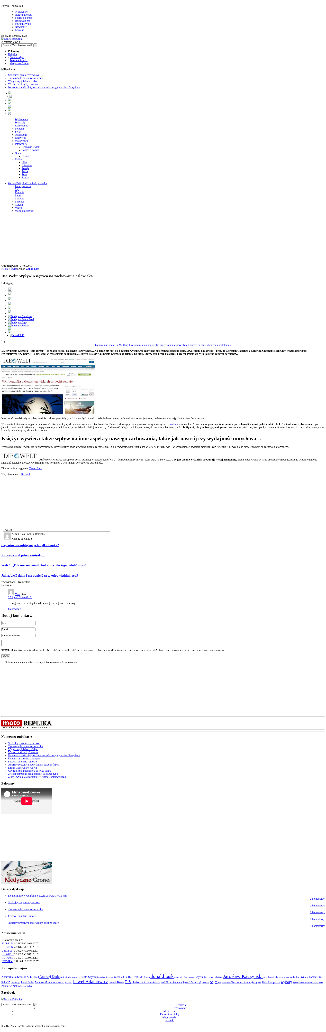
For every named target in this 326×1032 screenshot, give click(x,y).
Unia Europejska (271, 982)
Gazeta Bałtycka (17, 183)
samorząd (205, 982)
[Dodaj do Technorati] (9, 332)
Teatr (24, 174)
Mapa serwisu (169, 1017)
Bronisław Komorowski (106, 977)
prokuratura (175, 982)
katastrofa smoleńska (285, 977)
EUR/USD (8, 954)
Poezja (25, 168)
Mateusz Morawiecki (46, 982)
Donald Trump (143, 977)
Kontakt (19, 30)
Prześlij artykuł (23, 23)
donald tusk (162, 976)
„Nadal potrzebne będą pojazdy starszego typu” (33, 773)
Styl (17, 189)
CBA (118, 977)
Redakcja (181, 1004)
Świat (18, 131)
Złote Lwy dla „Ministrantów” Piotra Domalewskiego (37, 776)
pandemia (68, 982)
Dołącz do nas (22, 20)
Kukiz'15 (5, 982)
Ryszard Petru (189, 982)
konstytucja (302, 977)
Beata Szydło (88, 977)
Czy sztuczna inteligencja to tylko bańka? (30, 545)
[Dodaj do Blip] (10, 300)
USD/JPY (7, 961)
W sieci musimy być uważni (23, 84)
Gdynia (199, 977)
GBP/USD (7, 957)
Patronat (19, 201)
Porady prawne (23, 186)
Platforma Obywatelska (145, 982)
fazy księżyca (131, 345)
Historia (26, 156)
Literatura (27, 165)
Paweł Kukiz (116, 982)
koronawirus (315, 977)
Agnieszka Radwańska (13, 977)
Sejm (214, 982)
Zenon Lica (32, 268)
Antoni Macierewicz (70, 977)
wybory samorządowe (302, 982)
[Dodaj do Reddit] (18, 325)
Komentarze (21, 125)
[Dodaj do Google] (9, 308)
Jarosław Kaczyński (243, 976)
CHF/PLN (7, 947)
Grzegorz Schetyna (213, 977)
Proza (25, 171)
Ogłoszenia (21, 134)
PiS (128, 981)
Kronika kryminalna (36, 183)
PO (162, 982)
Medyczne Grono (19, 63)
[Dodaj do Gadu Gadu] (10, 313)
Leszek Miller (27, 982)
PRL (166, 982)
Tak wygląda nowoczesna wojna (25, 78)
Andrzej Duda (49, 977)
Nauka (18, 153)
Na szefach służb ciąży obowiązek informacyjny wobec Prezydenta (44, 87)
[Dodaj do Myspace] (9, 328)
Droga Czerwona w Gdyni (22, 767)
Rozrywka (20, 137)
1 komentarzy (317, 905)
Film (24, 162)
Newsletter (20, 26)
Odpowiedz (14, 608)
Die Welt (119, 345)
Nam (17, 594)
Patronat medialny (169, 1014)
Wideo (18, 207)
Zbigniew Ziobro (10, 986)
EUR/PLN (7, 943)
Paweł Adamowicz (90, 981)
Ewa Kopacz (189, 977)
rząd (198, 982)
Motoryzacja (21, 140)
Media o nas (169, 1011)
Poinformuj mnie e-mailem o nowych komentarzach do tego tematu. (41, 662)
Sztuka (25, 177)
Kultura (19, 159)
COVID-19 (128, 977)
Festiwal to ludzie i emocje (22, 761)
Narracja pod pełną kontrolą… (23, 555)
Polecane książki (19, 60)
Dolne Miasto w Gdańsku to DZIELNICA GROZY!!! (37, 895)
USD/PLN (7, 950)
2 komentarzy (317, 898)
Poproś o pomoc (23, 17)
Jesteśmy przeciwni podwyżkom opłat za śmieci (33, 764)
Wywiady (20, 122)
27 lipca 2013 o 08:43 (20, 597)
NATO (61, 982)
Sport (18, 195)
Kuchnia (19, 192)
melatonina (144, 345)
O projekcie (21, 11)
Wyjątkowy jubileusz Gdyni (23, 81)
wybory (286, 982)
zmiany (174, 424)
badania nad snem (104, 345)
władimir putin (317, 982)
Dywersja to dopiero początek (24, 758)
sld (219, 982)
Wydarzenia (21, 119)
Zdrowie (19, 198)
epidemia (178, 977)
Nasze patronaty (23, 14)
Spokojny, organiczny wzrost (24, 74)
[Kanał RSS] (17, 335)
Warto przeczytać (24, 210)
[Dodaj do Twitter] (10, 295)
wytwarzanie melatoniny (218, 345)
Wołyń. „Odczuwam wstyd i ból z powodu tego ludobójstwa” (43, 565)
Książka (12, 54)
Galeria (19, 204)
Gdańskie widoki (31, 146)
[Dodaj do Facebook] (10, 290)
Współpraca (180, 1008)
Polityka (19, 128)
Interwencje (21, 143)
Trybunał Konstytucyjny (246, 982)
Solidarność (226, 982)
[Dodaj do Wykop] (10, 304)
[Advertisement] (163, 239)
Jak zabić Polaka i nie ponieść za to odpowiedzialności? (39, 575)
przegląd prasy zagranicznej (165, 345)
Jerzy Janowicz (269, 977)
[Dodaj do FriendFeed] (21, 319)
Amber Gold (33, 977)
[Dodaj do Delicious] (20, 316)
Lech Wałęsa (15, 982)
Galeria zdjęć (17, 57)
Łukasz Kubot (26, 986)
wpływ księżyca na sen (192, 345)
